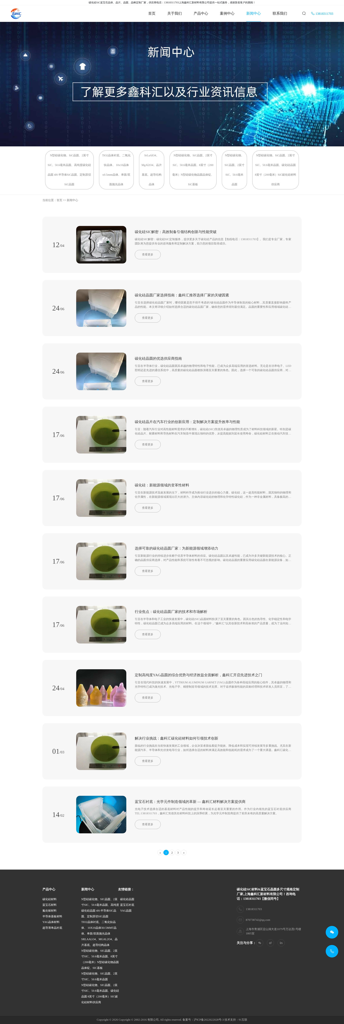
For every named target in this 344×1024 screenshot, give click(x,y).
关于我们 (174, 13)
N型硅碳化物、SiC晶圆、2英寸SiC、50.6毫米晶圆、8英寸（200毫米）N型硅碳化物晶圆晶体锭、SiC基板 (193, 170)
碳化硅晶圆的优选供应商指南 (158, 358)
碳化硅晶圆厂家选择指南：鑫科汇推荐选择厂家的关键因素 (182, 295)
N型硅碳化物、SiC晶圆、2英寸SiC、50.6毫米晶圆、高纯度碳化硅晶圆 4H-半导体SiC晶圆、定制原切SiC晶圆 (69, 170)
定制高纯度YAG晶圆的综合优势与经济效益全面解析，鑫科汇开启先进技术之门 (198, 675)
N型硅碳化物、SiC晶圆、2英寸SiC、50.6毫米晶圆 (234, 170)
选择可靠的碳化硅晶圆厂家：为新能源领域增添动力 (176, 548)
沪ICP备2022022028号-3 (209, 1019)
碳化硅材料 (49, 899)
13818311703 (324, 13)
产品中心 (201, 13)
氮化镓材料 (49, 910)
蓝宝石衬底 (127, 904)
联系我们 (280, 13)
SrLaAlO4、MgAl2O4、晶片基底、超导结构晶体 (151, 170)
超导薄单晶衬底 (52, 927)
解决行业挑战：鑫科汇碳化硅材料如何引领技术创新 (176, 738)
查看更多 (147, 254)
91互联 (243, 1019)
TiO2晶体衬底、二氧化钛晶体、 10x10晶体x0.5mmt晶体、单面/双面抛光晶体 (116, 170)
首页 (151, 13)
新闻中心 (253, 13)
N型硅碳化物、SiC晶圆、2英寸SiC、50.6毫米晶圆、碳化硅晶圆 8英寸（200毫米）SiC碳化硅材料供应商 (275, 170)
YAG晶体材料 (51, 922)
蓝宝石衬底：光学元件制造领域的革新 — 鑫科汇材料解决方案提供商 (190, 802)
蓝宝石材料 (49, 904)
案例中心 (227, 13)
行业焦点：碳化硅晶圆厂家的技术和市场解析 (171, 612)
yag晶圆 (126, 910)
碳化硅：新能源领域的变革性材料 (162, 485)
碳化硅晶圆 (127, 899)
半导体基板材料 (52, 916)
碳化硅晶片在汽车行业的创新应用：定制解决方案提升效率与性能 (187, 422)
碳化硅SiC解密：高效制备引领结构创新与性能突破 (176, 232)
